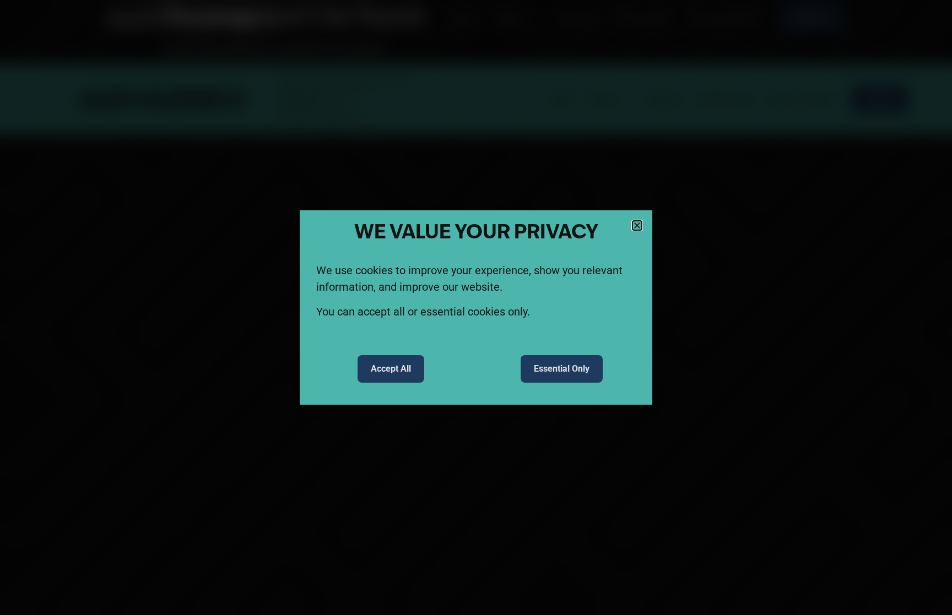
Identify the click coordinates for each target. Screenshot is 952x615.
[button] (637, 225)
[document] (476, 307)
